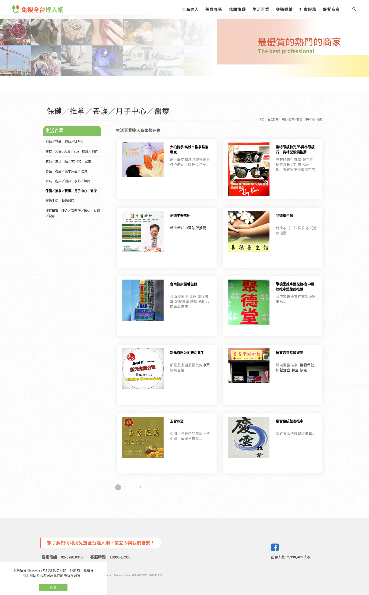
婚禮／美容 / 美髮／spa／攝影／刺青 (71, 151)
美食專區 (214, 9)
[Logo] (37, 8)
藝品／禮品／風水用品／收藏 (66, 171)
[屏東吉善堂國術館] (248, 365)
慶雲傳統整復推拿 (289, 421)
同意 (53, 587)
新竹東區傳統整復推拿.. (295, 433)
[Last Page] (140, 487)
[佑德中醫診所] (143, 231)
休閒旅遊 (237, 9)
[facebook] (275, 547)
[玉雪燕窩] (143, 437)
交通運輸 (284, 9)
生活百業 (260, 9)
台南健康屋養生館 (183, 284)
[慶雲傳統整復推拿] (248, 437)
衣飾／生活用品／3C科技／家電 (68, 161)
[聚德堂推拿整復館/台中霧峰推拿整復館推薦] (248, 302)
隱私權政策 (155, 575)
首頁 (261, 119)
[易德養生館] (248, 231)
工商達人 (190, 9)
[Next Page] (133, 487)
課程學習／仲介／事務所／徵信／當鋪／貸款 (72, 213)
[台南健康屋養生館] (143, 300)
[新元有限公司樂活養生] (143, 368)
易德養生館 (284, 215)
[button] (354, 10)
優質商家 (331, 9)
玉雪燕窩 (177, 421)
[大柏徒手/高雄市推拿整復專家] (143, 159)
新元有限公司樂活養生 (187, 353)
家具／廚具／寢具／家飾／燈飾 (67, 181)
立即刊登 (363, 537)
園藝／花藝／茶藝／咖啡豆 (64, 141)
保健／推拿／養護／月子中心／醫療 (301, 119)
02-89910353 (72, 557)
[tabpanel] (184, 46)
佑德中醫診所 (180, 215)
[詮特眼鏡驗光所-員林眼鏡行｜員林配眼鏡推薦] (248, 169)
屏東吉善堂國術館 (289, 353)
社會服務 (307, 9)
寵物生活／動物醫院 (59, 200)
